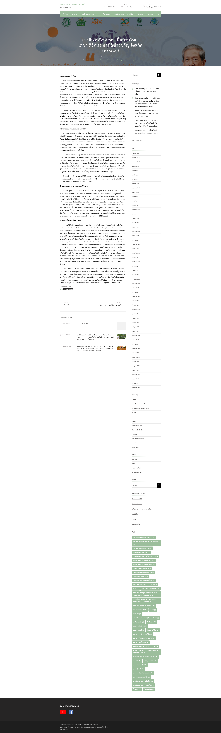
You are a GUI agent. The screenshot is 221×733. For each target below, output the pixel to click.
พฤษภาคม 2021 (136, 335)
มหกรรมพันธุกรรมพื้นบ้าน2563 (143, 638)
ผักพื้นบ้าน (151, 622)
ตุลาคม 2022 (135, 266)
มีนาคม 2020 (135, 383)
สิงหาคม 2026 (135, 153)
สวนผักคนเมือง (137, 499)
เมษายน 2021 (135, 340)
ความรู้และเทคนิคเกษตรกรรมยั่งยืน (123, 14)
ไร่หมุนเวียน (148, 689)
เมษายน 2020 (135, 379)
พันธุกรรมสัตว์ (138, 630)
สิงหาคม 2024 (135, 222)
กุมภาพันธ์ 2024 (136, 244)
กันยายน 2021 (135, 318)
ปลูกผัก (156, 618)
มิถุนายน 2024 (135, 227)
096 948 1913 (111, 7)
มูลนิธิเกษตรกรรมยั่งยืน (141, 646)
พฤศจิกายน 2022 (136, 261)
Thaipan (134, 519)
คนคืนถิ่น (137, 614)
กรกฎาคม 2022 (136, 279)
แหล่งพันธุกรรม (136, 443)
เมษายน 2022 (135, 288)
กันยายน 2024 (135, 218)
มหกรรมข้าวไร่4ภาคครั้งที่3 (142, 634)
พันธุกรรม (140, 14)
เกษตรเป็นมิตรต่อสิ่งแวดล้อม (142, 673)
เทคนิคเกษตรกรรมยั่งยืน (138, 438)
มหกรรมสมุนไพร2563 (140, 642)
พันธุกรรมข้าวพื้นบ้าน (137, 430)
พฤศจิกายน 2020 (136, 357)
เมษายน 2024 (135, 235)
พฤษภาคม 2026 (136, 162)
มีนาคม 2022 (135, 292)
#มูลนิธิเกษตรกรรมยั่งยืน (142, 568)
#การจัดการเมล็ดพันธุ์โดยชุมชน (143, 537)
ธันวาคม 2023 (135, 248)
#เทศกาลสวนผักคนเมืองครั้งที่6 (143, 580)
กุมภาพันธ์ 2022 (136, 296)
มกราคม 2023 (135, 257)
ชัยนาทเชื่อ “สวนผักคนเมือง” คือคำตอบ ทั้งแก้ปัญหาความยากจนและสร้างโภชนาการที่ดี (146, 113)
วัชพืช (155, 646)
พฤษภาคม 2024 (136, 231)
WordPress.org (137, 472)
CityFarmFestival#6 (140, 584)
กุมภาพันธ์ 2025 (136, 201)
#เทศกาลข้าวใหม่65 (68, 289)
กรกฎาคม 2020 (136, 366)
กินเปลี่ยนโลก (136, 524)
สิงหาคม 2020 (135, 361)
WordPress (65, 729)
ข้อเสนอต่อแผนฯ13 (139, 610)
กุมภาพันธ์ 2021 (136, 348)
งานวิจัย (134, 412)
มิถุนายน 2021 (135, 331)
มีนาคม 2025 (135, 196)
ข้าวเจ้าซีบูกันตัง (82, 323)
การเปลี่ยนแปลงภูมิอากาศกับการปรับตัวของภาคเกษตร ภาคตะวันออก (145, 594)
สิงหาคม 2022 (135, 274)
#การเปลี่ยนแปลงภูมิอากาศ (142, 548)
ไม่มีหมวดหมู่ (135, 447)
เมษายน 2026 (135, 166)
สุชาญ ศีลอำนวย (150, 661)
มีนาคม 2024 (135, 240)
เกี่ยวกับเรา (65, 14)
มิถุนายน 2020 (135, 370)
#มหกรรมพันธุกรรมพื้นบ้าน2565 (143, 560)
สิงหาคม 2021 (135, 322)
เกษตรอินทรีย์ (138, 669)
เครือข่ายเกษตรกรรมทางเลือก (142, 509)
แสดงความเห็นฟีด (136, 468)
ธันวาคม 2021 (135, 305)
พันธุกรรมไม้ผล (152, 630)
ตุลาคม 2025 (135, 179)
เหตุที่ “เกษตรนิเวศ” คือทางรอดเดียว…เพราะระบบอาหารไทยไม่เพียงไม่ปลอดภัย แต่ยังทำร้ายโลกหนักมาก (148, 123)
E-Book (150, 14)
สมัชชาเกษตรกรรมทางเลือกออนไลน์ (145, 657)
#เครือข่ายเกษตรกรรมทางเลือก (143, 572)
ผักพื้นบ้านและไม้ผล (137, 425)
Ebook (154, 584)
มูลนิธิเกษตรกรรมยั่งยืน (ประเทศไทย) (74, 4)
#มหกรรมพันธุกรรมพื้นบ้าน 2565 (144, 564)
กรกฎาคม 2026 (136, 157)
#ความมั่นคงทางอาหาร (141, 552)
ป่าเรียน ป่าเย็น (138, 622)
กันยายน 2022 (135, 270)
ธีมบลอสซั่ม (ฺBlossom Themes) (92, 727)
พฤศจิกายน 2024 (136, 209)
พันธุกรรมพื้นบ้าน (139, 626)
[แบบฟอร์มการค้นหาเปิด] (158, 14)
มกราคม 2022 (135, 300)
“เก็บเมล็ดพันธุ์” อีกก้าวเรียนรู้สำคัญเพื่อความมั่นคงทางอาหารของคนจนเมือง (147, 91)
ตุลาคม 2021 (135, 314)
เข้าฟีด (133, 463)
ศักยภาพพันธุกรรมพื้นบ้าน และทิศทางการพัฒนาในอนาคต (145, 652)
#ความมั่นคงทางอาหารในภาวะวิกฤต (145, 556)
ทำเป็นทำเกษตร (137, 504)
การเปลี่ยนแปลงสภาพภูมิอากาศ (89, 14)
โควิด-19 (137, 689)
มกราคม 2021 (135, 353)
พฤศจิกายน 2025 (136, 175)
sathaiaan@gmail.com (130, 7)
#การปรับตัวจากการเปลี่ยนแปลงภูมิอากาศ (145, 543)
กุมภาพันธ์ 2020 (136, 387)
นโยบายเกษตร (106, 14)
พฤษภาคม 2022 (136, 283)
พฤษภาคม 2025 (136, 188)
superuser (105, 56)
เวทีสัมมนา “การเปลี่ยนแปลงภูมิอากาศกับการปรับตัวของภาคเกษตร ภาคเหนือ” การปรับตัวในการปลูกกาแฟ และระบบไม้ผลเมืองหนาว (95, 337)
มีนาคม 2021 (135, 344)
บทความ (74, 14)
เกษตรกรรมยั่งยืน (139, 665)
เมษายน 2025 (135, 192)
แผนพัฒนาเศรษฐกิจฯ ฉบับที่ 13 (143, 685)
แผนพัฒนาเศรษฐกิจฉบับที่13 (143, 681)
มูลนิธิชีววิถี (135, 514)
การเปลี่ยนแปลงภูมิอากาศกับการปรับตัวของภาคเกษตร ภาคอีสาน (145, 600)
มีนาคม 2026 (135, 170)
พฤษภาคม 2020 (136, 374)
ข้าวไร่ (153, 610)
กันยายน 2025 (135, 183)
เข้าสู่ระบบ (134, 459)
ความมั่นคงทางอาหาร (141, 618)
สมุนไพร (137, 661)
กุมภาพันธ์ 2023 (136, 253)
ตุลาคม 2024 (135, 214)
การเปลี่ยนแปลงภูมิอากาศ (150, 588)
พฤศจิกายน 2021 (136, 309)
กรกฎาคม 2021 (136, 327)
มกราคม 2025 (135, 205)
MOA (135, 588)
